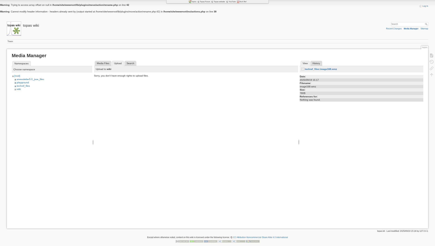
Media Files (103, 63)
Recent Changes (394, 28)
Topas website (219, 2)
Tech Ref (242, 2)
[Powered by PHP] (210, 241)
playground (23, 82)
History (316, 63)
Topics (193, 2)
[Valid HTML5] (224, 241)
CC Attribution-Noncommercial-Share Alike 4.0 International (260, 237)
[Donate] (196, 241)
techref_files (23, 85)
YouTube (232, 2)
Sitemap (424, 28)
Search (426, 24)
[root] (17, 75)
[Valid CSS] (239, 241)
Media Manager (411, 28)
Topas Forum (205, 2)
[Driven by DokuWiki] (253, 241)
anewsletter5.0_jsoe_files (30, 79)
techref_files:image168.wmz (321, 69)
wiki (19, 89)
